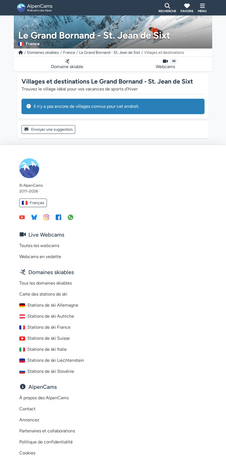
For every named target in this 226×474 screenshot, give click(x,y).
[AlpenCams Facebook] (58, 217)
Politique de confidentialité (46, 441)
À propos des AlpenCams (44, 397)
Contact (27, 408)
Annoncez (29, 419)
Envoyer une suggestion (52, 129)
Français (37, 202)
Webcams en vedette (40, 256)
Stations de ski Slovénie (50, 371)
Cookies (27, 453)
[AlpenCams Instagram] (46, 217)
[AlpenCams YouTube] (22, 217)
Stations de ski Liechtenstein (55, 360)
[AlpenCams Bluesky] (34, 217)
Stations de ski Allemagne (52, 305)
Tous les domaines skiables (45, 283)
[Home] (20, 52)
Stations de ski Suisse (48, 338)
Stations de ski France (49, 327)
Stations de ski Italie (47, 349)
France (69, 52)
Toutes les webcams (39, 245)
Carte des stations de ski (43, 294)
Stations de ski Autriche (50, 316)
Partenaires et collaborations (47, 430)
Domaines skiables (43, 52)
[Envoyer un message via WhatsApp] (70, 217)
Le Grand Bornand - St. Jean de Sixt (109, 52)
